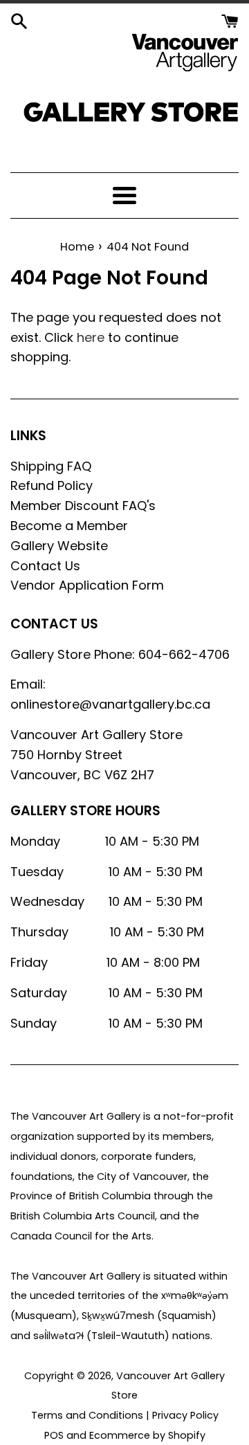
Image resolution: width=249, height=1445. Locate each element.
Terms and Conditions (87, 1415)
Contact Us (45, 565)
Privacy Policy (185, 1415)
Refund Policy (51, 485)
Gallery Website (59, 545)
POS (54, 1435)
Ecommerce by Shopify (147, 1435)
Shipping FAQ (50, 466)
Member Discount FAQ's (83, 505)
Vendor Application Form (87, 585)
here (90, 337)
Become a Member (69, 525)
